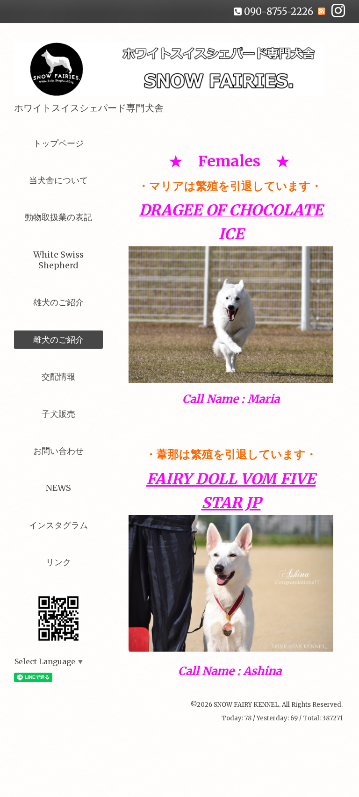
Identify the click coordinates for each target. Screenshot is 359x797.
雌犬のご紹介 (58, 339)
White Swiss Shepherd (58, 260)
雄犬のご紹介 (58, 302)
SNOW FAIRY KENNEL (246, 705)
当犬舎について (58, 180)
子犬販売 (58, 414)
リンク (58, 562)
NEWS (58, 487)
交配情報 (58, 376)
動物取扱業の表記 (58, 217)
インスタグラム (58, 525)
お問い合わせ (58, 450)
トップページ (58, 143)
